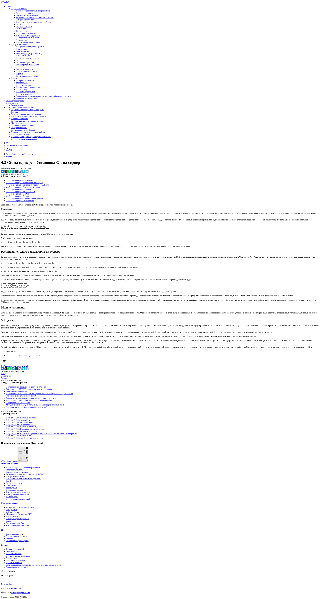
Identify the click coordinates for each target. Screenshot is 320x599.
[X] (6, 171)
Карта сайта (6, 584)
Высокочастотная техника (27, 15)
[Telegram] (27, 171)
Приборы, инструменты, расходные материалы (31, 137)
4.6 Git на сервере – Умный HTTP (20, 192)
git (7, 148)
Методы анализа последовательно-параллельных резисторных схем (35, 405)
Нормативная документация (28, 87)
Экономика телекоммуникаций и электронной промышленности (44, 96)
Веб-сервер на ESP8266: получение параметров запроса (30, 389)
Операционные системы (26, 71)
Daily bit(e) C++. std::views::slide (19, 422)
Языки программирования (27, 65)
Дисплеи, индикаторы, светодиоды (26, 114)
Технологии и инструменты (28, 35)
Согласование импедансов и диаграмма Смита (26, 387)
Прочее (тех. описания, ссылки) (24, 139)
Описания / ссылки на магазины (20, 107)
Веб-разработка (22, 51)
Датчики (14, 112)
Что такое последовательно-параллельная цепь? (26, 407)
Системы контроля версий (27, 76)
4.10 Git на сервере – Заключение (20, 201)
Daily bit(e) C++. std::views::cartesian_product (24, 438)
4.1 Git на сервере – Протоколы (19, 180)
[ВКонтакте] (2, 171)
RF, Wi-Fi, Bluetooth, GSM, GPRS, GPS (27, 110)
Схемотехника (22, 29)
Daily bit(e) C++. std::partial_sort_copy (21, 431)
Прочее (14, 78)
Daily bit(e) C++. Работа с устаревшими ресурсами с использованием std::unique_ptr (41, 433)
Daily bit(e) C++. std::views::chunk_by (21, 427)
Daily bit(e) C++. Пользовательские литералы (25, 429)
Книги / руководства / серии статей (21, 154)
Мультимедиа (22, 83)
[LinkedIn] (13, 171)
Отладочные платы (19, 128)
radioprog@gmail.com (20, 593)
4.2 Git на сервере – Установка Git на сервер (24, 183)
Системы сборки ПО (25, 62)
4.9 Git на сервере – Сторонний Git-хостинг (24, 198)
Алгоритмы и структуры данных (30, 47)
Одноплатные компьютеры (22, 125)
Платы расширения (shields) (23, 130)
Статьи (9, 6)
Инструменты (12, 103)
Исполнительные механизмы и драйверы (33, 22)
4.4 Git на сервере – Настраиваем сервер (23, 187)
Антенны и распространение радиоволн (33, 11)
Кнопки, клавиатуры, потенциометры (27, 121)
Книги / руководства (15, 101)
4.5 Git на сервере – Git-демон (18, 189)
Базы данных (21, 49)
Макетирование (17, 123)
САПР (18, 24)
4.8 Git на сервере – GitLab (17, 196)
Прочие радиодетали (20, 134)
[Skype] (23, 171)
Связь (18, 60)
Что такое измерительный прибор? (21, 396)
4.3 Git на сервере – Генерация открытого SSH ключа (28, 185)
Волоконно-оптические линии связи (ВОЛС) (35, 17)
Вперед (4, 378)
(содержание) (22, 176)
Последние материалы (11, 588)
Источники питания (19, 119)
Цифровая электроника (26, 33)
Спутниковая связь (24, 26)
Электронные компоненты (27, 38)
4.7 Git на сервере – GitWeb (17, 194)
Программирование (19, 44)
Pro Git (9, 150)
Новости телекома (24, 85)
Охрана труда (22, 89)
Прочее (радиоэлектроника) (28, 42)
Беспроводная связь (24, 13)
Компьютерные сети (24, 69)
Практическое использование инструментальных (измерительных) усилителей (39, 394)
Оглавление (6, 376)
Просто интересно (24, 94)
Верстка (19, 74)
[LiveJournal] (16, 171)
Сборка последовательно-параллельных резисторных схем (31, 398)
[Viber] (20, 171)
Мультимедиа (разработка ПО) (29, 53)
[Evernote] (9, 171)
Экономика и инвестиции (27, 98)
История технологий (25, 80)
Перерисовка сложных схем (18, 402)
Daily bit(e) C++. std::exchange (18, 420)
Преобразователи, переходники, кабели (28, 132)
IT (12, 67)
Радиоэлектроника (19, 8)
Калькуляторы (17, 105)
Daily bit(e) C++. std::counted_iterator (21, 424)
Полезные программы (25, 92)
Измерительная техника (26, 20)
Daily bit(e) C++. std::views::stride (19, 436)
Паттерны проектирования (27, 58)
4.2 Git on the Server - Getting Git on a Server (24, 355)
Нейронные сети (23, 56)
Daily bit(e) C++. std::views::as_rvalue (21, 418)
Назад (3, 374)
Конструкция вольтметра (16, 391)
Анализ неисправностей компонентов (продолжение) (29, 400)
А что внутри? (22, 40)
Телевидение (21, 31)
